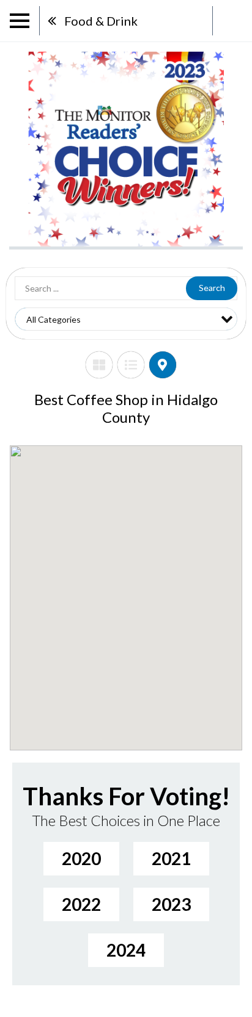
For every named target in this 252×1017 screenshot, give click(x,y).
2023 (171, 904)
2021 (171, 858)
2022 (81, 904)
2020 (81, 858)
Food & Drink (101, 20)
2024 (126, 950)
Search (212, 287)
